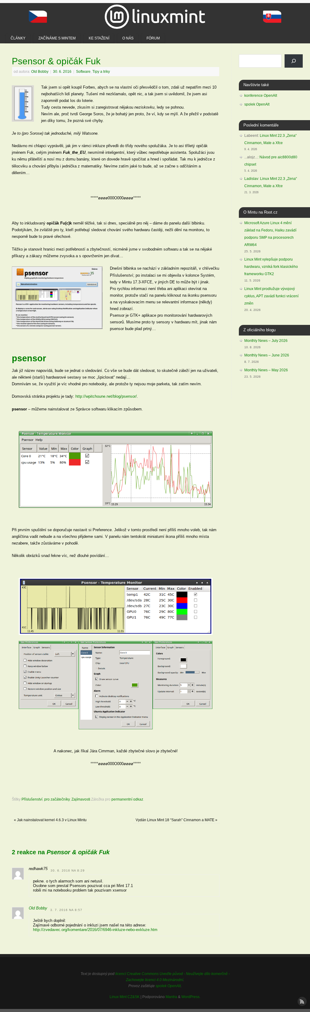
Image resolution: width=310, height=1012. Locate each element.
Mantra (171, 997)
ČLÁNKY (18, 38)
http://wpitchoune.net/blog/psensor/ (106, 396)
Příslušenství (31, 799)
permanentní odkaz (127, 799)
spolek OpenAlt (256, 104)
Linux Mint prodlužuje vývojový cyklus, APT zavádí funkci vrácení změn (271, 296)
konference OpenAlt (260, 95)
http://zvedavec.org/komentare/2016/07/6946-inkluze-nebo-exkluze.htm (95, 929)
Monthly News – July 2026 (266, 341)
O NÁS (128, 38)
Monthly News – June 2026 (266, 355)
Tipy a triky (101, 71)
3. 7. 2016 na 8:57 (66, 910)
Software (83, 71)
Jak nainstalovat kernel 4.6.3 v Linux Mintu (50, 820)
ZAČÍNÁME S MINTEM (57, 38)
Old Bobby (39, 71)
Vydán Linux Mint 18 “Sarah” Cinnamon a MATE (176, 820)
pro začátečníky (57, 799)
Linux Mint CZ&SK (125, 997)
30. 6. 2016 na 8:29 (68, 870)
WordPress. (190, 997)
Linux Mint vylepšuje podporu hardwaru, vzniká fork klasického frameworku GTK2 (271, 266)
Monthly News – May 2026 (266, 370)
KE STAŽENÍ (99, 38)
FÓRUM (153, 38)
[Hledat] (294, 61)
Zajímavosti (80, 799)
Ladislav (251, 179)
